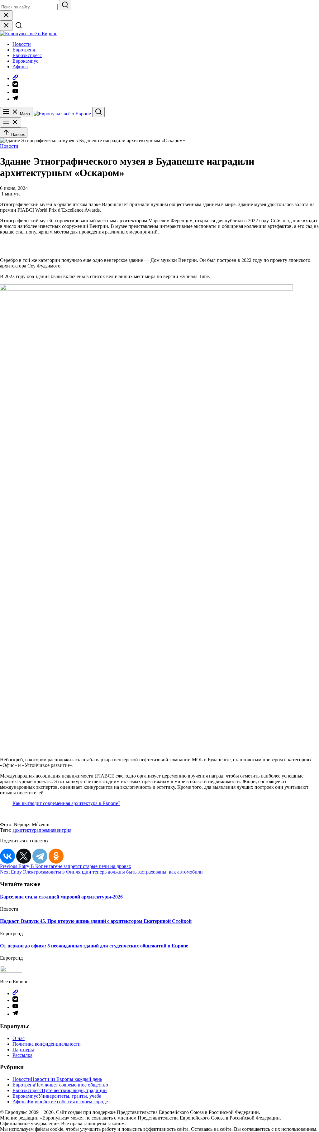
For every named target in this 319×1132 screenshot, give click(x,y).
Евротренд (23, 49)
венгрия (62, 830)
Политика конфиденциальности (46, 1044)
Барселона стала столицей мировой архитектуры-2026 (61, 896)
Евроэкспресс (27, 55)
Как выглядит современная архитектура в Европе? (66, 803)
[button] (4, 240)
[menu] (10, 122)
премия (46, 830)
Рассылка (22, 1055)
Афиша (20, 66)
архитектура (25, 830)
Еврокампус (25, 61)
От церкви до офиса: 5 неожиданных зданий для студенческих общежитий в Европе (94, 945)
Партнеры (23, 1049)
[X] (23, 856)
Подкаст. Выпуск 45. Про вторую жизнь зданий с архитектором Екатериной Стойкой (96, 921)
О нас (18, 1038)
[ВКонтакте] (7, 856)
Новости (21, 44)
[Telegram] (39, 856)
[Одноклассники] (56, 856)
